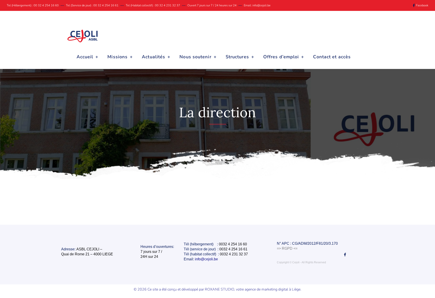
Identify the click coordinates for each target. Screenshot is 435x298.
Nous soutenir (195, 57)
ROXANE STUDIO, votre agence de (233, 289)
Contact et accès (332, 57)
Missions (117, 57)
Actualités (153, 57)
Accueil (85, 57)
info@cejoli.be (207, 259)
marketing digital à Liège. (281, 289)
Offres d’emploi (281, 57)
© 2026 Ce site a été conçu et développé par (169, 289)
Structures (237, 57)
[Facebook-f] (345, 254)
